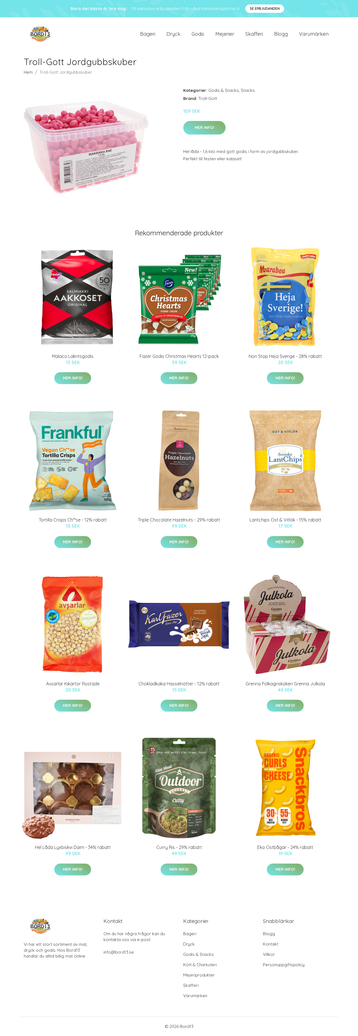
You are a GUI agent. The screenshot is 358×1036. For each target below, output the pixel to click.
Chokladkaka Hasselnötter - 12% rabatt (179, 683)
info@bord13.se (118, 952)
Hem (28, 72)
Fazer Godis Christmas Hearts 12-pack (179, 356)
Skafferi (254, 34)
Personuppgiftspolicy (284, 964)
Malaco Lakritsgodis (72, 356)
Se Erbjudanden (265, 8)
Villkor (269, 954)
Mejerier (224, 34)
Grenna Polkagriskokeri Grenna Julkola (285, 683)
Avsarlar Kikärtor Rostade (73, 683)
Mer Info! (204, 127)
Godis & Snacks (223, 90)
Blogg (281, 34)
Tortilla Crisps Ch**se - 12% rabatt (73, 520)
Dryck (173, 34)
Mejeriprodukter (199, 975)
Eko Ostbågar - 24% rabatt (285, 847)
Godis (198, 34)
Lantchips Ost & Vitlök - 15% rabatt (285, 520)
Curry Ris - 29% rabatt (179, 847)
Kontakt (270, 944)
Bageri (147, 34)
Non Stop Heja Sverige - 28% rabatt (285, 356)
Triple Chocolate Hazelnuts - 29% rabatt (179, 520)
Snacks (248, 90)
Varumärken (314, 34)
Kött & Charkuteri (200, 964)
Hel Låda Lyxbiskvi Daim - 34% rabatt (73, 847)
